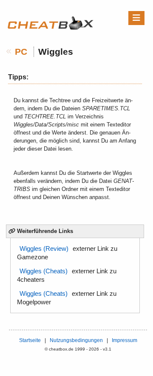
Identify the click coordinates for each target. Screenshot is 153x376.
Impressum (124, 340)
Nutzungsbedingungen (76, 340)
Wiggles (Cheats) (44, 271)
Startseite (30, 340)
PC (21, 52)
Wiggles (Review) (44, 248)
